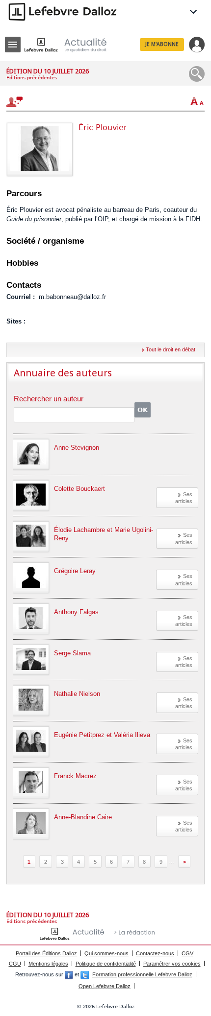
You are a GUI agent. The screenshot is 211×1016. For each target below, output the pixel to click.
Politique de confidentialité (106, 964)
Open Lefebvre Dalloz (105, 986)
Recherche (197, 74)
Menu (13, 44)
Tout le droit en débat (170, 349)
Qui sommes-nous (106, 953)
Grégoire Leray (75, 571)
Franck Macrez (75, 776)
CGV (187, 953)
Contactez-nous (155, 953)
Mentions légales (48, 964)
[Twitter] (84, 974)
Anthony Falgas (76, 612)
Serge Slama (72, 653)
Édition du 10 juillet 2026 (47, 71)
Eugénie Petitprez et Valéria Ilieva (102, 735)
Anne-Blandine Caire (83, 817)
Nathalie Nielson (77, 693)
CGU (15, 964)
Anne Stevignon (76, 447)
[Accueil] (73, 44)
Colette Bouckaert (79, 488)
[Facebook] (69, 974)
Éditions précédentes (31, 77)
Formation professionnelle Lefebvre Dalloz (142, 974)
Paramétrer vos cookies (172, 964)
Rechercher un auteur (48, 399)
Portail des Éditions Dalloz (46, 953)
